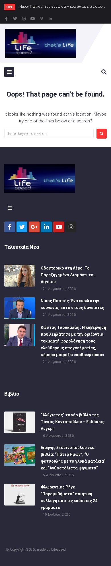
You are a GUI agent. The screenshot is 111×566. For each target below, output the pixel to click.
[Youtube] (33, 19)
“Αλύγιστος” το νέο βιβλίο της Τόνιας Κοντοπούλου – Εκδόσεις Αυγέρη (72, 422)
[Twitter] (15, 19)
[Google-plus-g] (34, 227)
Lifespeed (58, 550)
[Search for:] (49, 133)
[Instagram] (24, 19)
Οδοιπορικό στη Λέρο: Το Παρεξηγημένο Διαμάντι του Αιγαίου (68, 275)
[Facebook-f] (6, 19)
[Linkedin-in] (50, 19)
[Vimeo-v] (42, 19)
